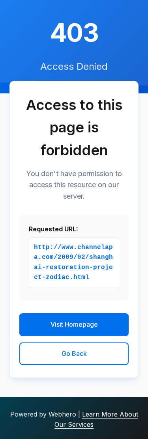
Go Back (74, 353)
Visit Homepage (74, 324)
